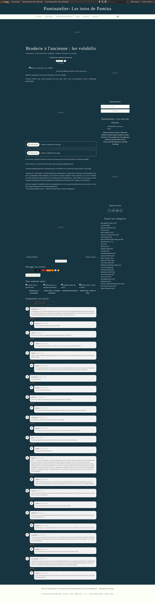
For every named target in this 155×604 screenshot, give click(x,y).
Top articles (65, 593)
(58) (105, 251)
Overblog (111, 588)
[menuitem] (39, 16)
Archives (86, 16)
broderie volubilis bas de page (50, 153)
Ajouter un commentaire (40, 303)
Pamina (116, 142)
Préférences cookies (109, 593)
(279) (109, 223)
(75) (104, 244)
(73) (105, 246)
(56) (108, 253)
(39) (107, 263)
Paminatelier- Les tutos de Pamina (77, 8)
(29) (107, 267)
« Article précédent (31, 257)
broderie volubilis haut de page (51, 144)
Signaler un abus (78, 593)
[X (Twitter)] (102, 2)
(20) (107, 288)
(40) (107, 260)
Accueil (39, 16)
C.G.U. (85, 593)
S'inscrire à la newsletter (32, 275)
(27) (106, 277)
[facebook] (99, 2)
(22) (108, 286)
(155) (108, 228)
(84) (112, 239)
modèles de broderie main (65, 57)
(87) (106, 237)
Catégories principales (64, 16)
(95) (110, 235)
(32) (111, 265)
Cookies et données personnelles (96, 593)
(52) (107, 256)
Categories (51, 53)
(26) (108, 279)
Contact (95, 16)
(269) (105, 225)
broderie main (53, 57)
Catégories (49, 16)
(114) (105, 230)
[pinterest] (105, 2)
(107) (107, 232)
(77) (107, 242)
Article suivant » (91, 257)
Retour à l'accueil (61, 261)
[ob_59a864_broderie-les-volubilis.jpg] (41, 68)
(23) (112, 284)
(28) (107, 270)
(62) (107, 249)
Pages (78, 16)
